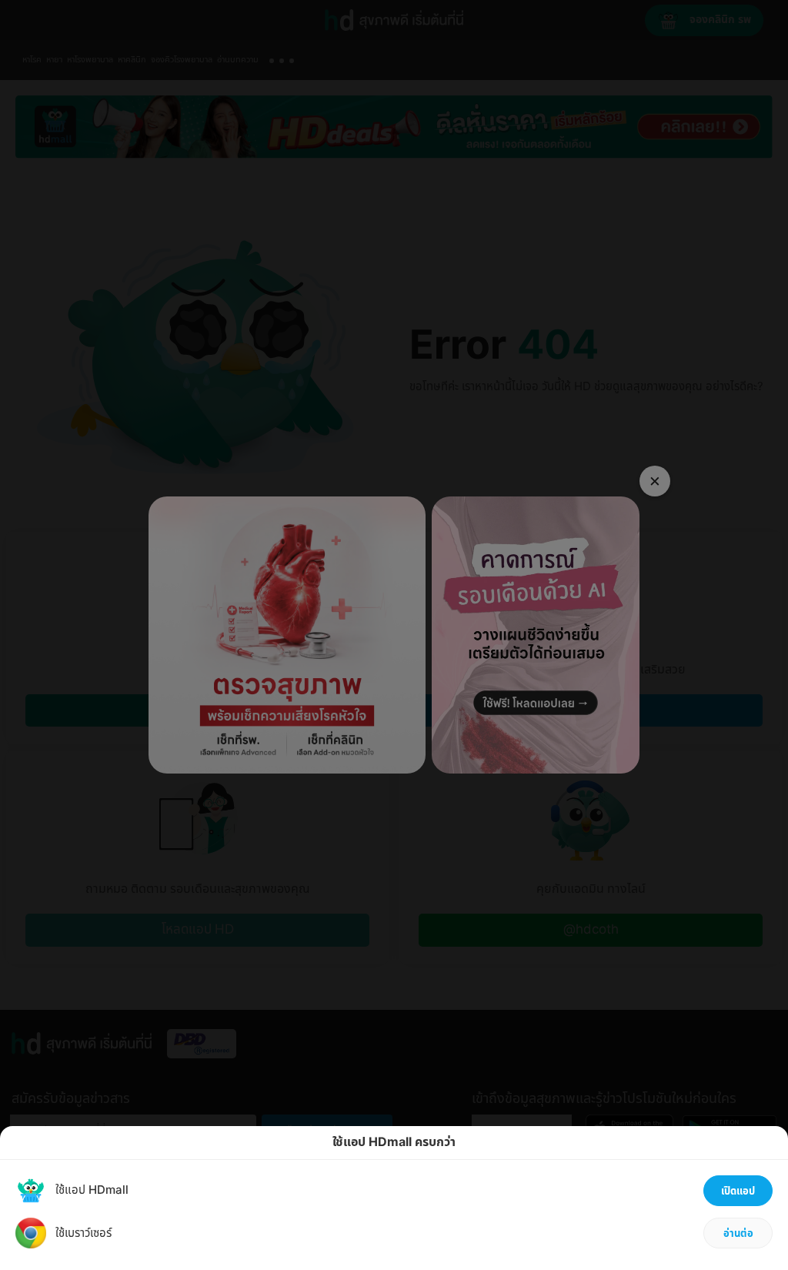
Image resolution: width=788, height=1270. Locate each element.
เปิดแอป (738, 1191)
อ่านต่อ (738, 1234)
